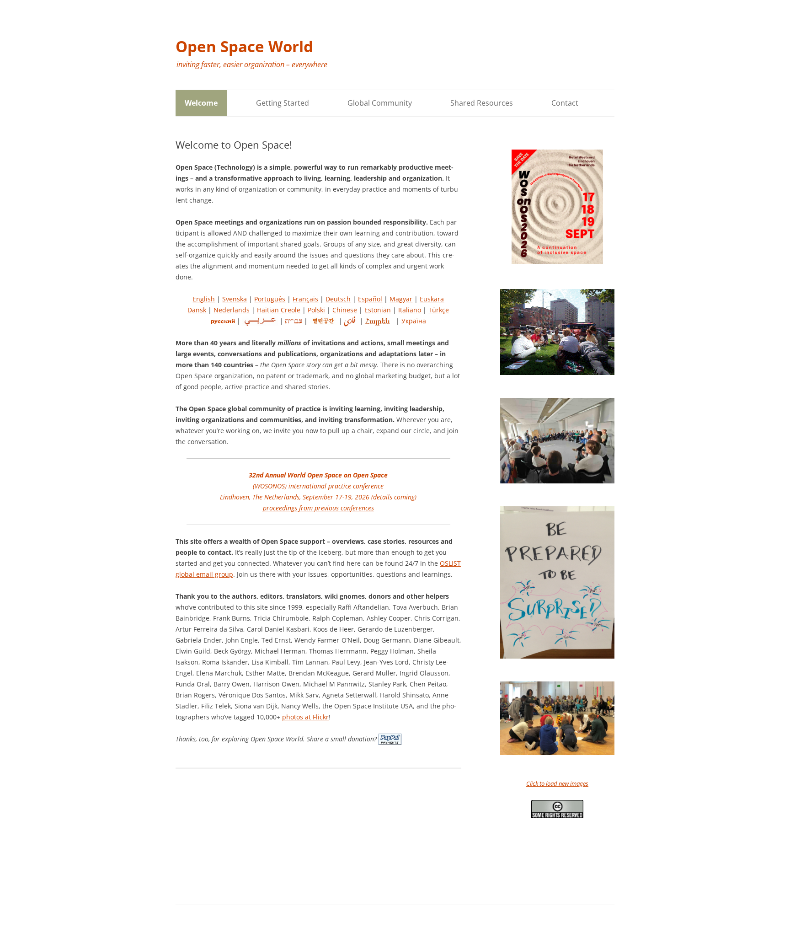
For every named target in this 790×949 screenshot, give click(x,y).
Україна (413, 320)
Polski (316, 310)
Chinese (344, 310)
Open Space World (244, 46)
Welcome (201, 103)
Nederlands (232, 310)
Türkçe (438, 310)
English (203, 299)
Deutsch (338, 299)
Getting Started (282, 103)
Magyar (401, 299)
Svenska (234, 299)
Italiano (409, 310)
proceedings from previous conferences (318, 508)
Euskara (432, 299)
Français (305, 299)
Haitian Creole (278, 310)
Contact (564, 103)
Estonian (377, 310)
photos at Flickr (305, 717)
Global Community (379, 103)
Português (269, 299)
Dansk (196, 310)
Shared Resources (481, 103)
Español (370, 299)
